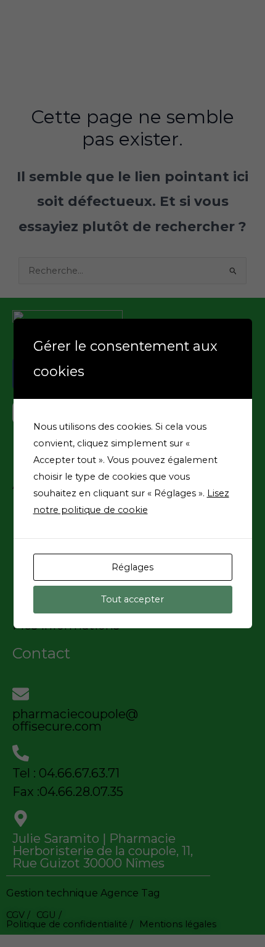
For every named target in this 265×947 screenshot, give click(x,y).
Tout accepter (132, 599)
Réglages (132, 567)
